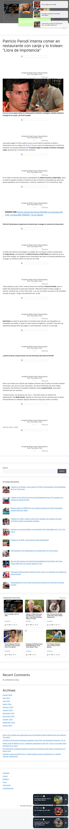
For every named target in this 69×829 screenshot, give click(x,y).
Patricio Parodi (32, 143)
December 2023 (8, 713)
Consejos (6, 773)
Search (5, 468)
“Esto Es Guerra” (31, 145)
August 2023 (7, 725)
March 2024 (7, 704)
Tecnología (7, 785)
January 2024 (8, 710)
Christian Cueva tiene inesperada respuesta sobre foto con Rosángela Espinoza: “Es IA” (34, 740)
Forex (5, 782)
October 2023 (8, 719)
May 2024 (6, 698)
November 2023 (8, 716)
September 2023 (9, 722)
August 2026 (7, 695)
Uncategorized (8, 788)
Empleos (6, 779)
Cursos (5, 776)
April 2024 (6, 701)
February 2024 (8, 707)
